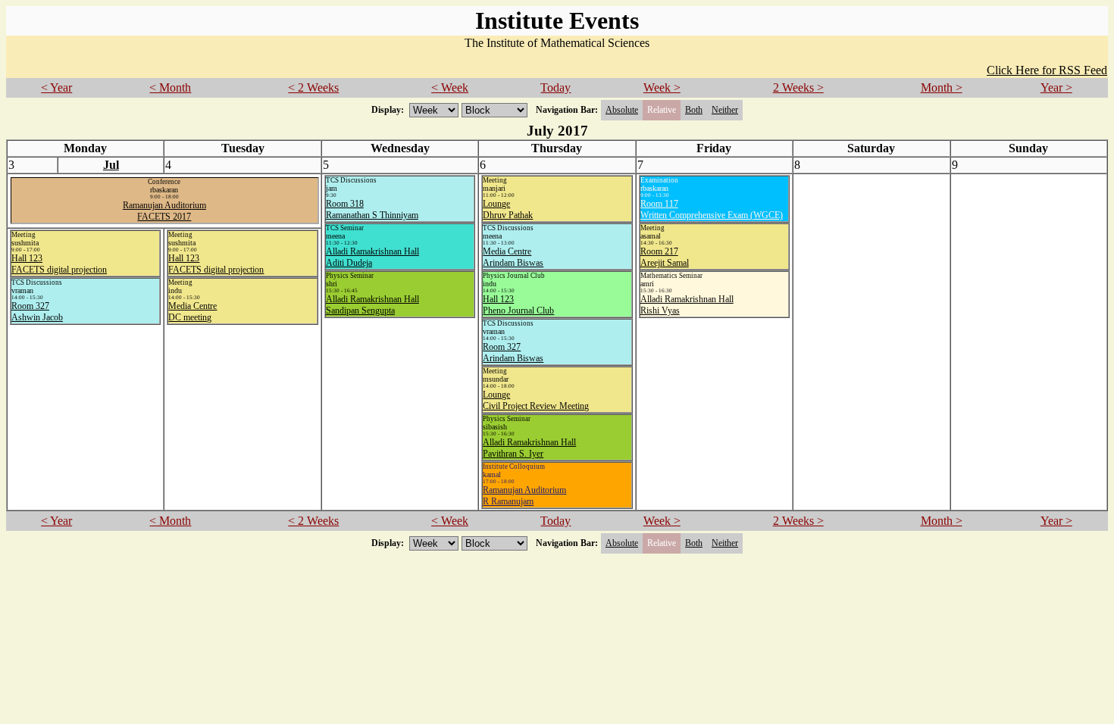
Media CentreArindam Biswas (513, 257)
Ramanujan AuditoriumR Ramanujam (524, 496)
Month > (941, 87)
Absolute (622, 110)
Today (555, 87)
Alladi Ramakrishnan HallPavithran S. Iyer (529, 448)
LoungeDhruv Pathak (508, 209)
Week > (662, 87)
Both (694, 110)
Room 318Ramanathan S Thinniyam (372, 209)
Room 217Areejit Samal (664, 257)
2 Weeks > (798, 87)
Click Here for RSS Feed (1047, 70)
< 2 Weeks (313, 87)
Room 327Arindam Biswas (513, 353)
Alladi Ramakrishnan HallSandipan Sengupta (372, 305)
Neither (725, 110)
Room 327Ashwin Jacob (37, 312)
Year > (1056, 87)
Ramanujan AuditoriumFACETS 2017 (164, 211)
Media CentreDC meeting (192, 312)
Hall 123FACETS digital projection (59, 264)
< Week (449, 87)
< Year (56, 87)
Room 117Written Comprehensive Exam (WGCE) (711, 209)
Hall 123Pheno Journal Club (518, 305)
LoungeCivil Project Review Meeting (536, 400)
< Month (170, 87)
